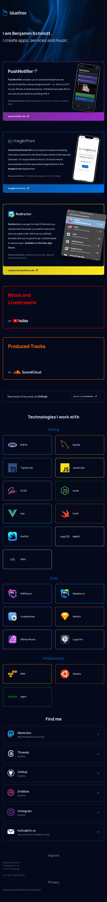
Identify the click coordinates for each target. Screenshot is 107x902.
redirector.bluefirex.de (21, 270)
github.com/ (83, 396)
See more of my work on (27, 396)
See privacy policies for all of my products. (22, 889)
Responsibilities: (16, 101)
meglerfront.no (17, 188)
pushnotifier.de (17, 116)
